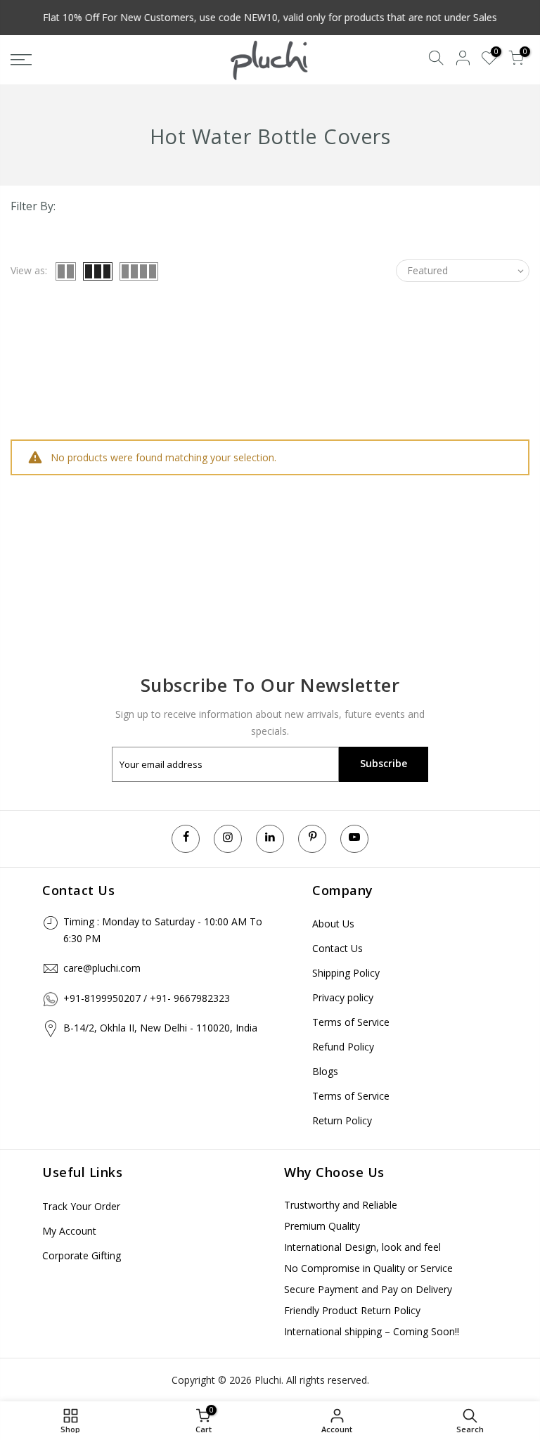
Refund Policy (343, 1046)
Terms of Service (351, 1022)
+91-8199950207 (102, 998)
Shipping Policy (346, 972)
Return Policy (342, 1120)
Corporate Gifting (81, 1255)
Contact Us (337, 948)
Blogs (325, 1071)
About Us (333, 923)
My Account (69, 1231)
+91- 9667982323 (190, 998)
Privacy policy (342, 997)
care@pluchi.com (102, 968)
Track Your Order (81, 1206)
